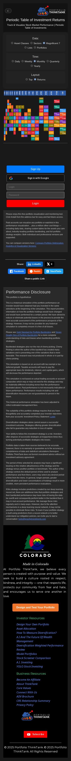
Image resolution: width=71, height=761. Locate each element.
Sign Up (35, 169)
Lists (30, 47)
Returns (41, 79)
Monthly (41, 61)
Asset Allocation (26, 628)
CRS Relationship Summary (33, 701)
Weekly (28, 61)
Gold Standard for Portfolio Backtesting (34, 332)
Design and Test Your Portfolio (35, 607)
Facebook (19, 271)
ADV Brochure (25, 696)
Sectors (37, 43)
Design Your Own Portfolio (33, 624)
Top (31, 79)
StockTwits (55, 271)
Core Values (24, 688)
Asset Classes (21, 43)
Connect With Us (27, 692)
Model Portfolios (27, 654)
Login (35, 203)
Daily (17, 61)
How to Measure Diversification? (36, 633)
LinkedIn (36, 264)
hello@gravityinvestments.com (32, 519)
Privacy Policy (25, 705)
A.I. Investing (25, 662)
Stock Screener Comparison (34, 658)
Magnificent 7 (53, 43)
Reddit (37, 271)
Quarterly (54, 61)
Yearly (37, 66)
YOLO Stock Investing (30, 666)
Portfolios (42, 47)
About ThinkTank (27, 684)
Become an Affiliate (28, 679)
